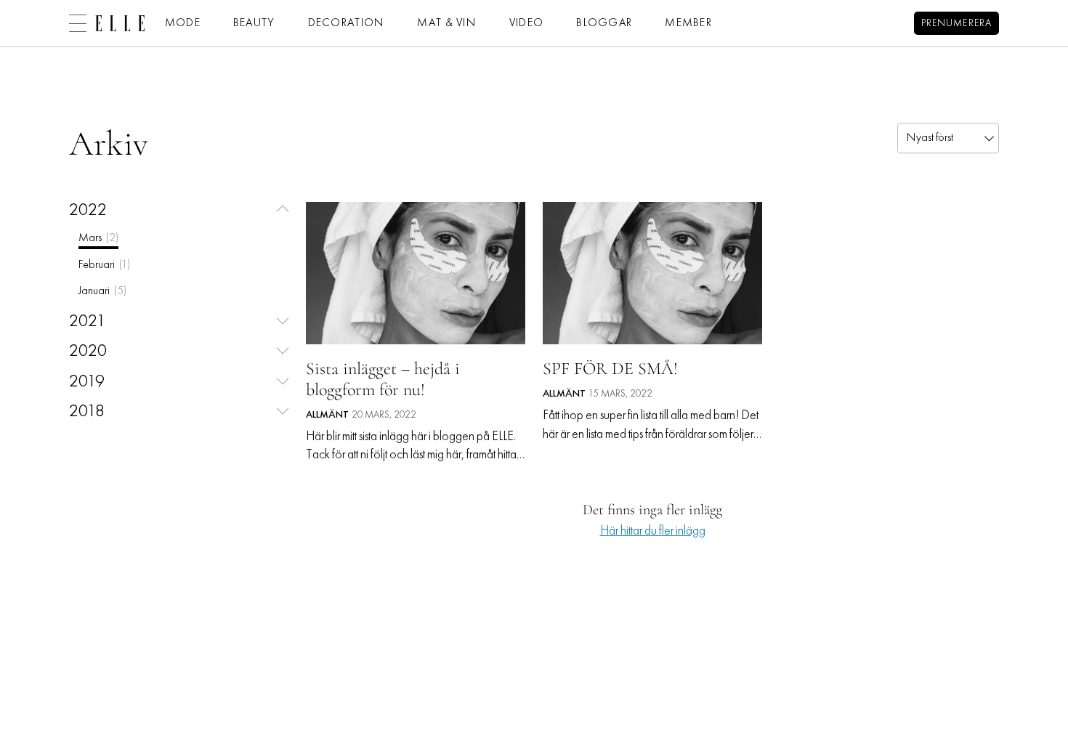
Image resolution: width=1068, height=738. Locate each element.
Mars (98, 238)
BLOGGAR (604, 23)
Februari (104, 265)
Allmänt (327, 415)
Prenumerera (956, 23)
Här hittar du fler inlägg (652, 531)
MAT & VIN (447, 23)
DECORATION (346, 23)
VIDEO (526, 23)
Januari (102, 291)
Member (688, 23)
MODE (183, 23)
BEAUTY (254, 23)
